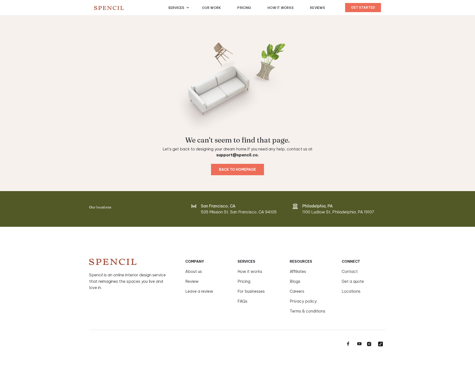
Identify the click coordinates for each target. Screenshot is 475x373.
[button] (178, 8)
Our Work (211, 8)
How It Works (280, 8)
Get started (363, 7)
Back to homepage (237, 169)
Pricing (244, 8)
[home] (131, 8)
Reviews (317, 8)
